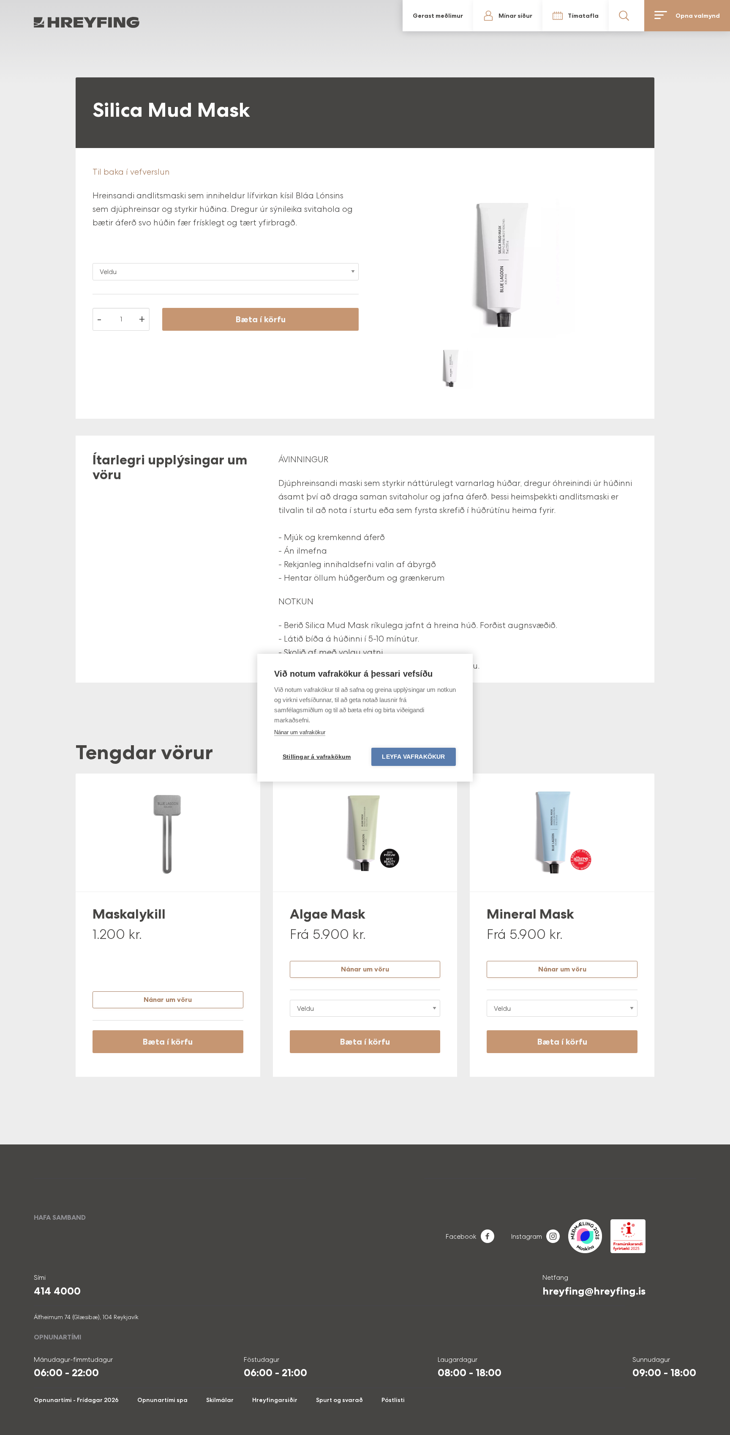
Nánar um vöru (168, 999)
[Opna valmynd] (709, 15)
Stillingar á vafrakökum (317, 757)
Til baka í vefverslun (131, 171)
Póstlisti (393, 1400)
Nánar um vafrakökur (299, 732)
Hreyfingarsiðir (274, 1400)
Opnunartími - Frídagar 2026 (76, 1400)
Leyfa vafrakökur (413, 757)
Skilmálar (220, 1400)
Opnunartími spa (162, 1400)
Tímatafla (635, 15)
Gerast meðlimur (572, 15)
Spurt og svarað (339, 1400)
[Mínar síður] (600, 15)
